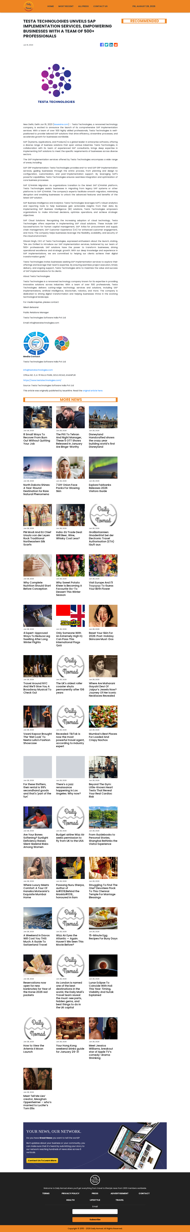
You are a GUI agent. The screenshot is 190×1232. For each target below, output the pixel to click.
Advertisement (119, 1193)
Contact (144, 1193)
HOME (50, 6)
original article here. (93, 390)
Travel (120, 1200)
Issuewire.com (61, 124)
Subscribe (95, 1219)
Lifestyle (95, 1200)
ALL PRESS (83, 6)
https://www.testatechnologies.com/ (42, 380)
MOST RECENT (66, 6)
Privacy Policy (70, 1193)
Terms (46, 1193)
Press (95, 1193)
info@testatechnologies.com (38, 369)
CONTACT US (100, 6)
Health (70, 1200)
